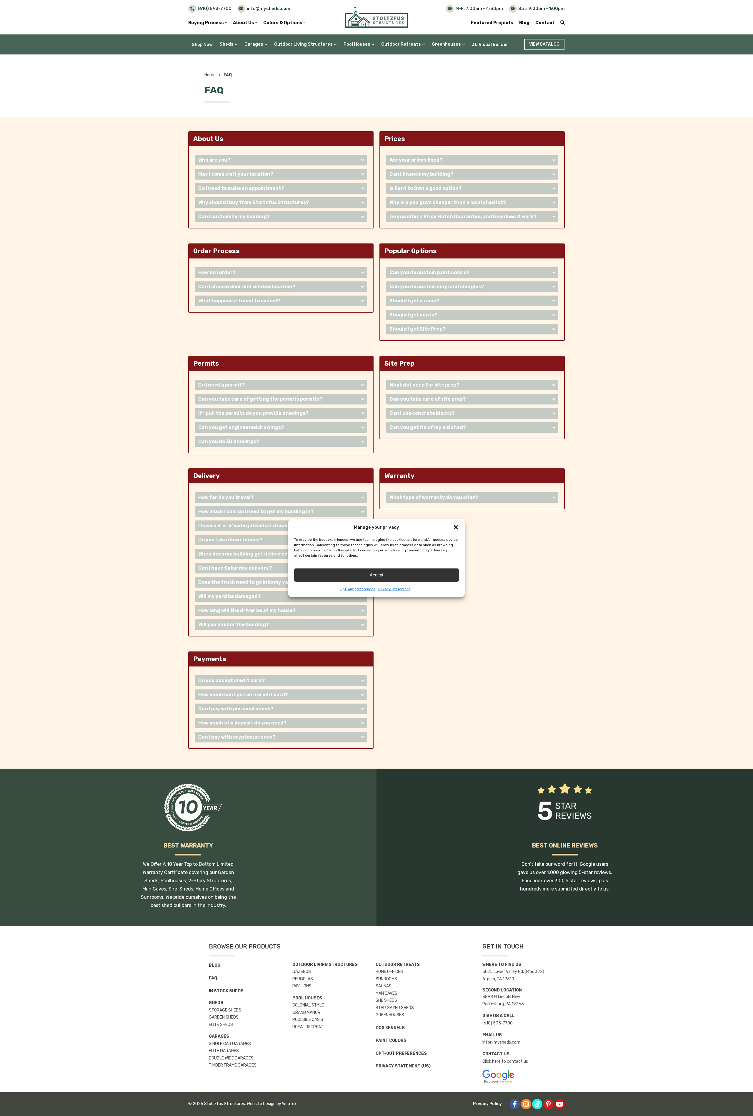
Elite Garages (224, 1050)
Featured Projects (492, 22)
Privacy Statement (394, 589)
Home (210, 74)
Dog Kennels (390, 1027)
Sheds (227, 44)
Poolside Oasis (307, 1019)
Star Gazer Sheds (395, 1007)
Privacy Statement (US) (403, 1066)
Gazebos (301, 971)
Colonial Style (308, 1005)
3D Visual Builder (490, 44)
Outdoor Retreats (401, 44)
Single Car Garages (230, 1043)
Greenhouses (446, 44)
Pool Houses (357, 44)
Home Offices (389, 971)
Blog (524, 22)
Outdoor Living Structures (303, 44)
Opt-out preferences (357, 589)
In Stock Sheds (226, 991)
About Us (244, 22)
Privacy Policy (487, 1103)
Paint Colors (391, 1040)
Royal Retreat (307, 1026)
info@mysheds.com (501, 1042)
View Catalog (544, 44)
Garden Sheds (224, 1017)
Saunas (384, 986)
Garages (253, 44)
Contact (544, 22)
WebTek (289, 1103)
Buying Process (206, 22)
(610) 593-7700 (497, 1023)
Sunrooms (386, 978)
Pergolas (302, 978)
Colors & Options (283, 22)
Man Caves (386, 993)
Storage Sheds (225, 1010)
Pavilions (301, 986)
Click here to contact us (505, 1061)
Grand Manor (306, 1012)
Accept (376, 574)
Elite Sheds (221, 1024)
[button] (456, 527)
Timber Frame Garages (232, 1065)
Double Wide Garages (231, 1058)
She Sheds (386, 1000)
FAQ (213, 978)
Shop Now (202, 44)
